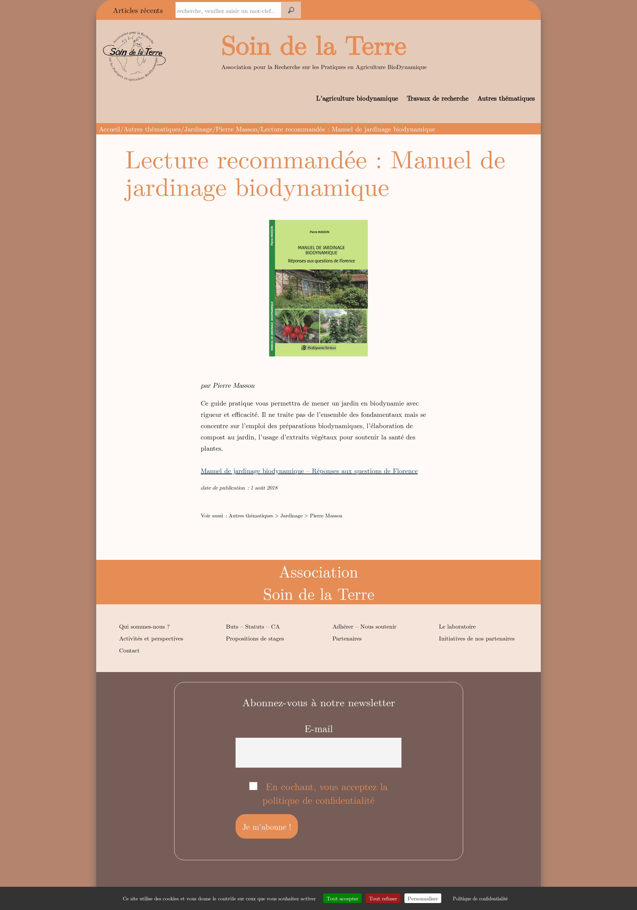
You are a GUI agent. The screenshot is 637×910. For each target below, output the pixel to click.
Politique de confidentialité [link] (480, 898)
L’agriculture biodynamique (357, 98)
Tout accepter (342, 898)
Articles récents (138, 10)
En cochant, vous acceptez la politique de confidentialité (325, 793)
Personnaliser (423, 898)
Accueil (109, 128)
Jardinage (198, 128)
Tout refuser (383, 898)
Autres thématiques (506, 98)
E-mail (319, 728)
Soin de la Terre (313, 44)
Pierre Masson (236, 128)
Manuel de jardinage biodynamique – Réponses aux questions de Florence (309, 470)
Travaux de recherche (437, 98)
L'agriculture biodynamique (346, 10)
